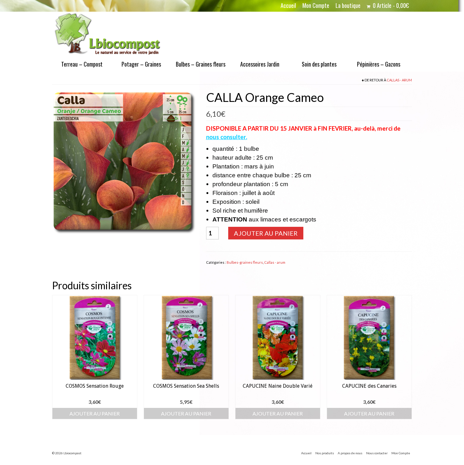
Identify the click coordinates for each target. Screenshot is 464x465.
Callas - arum (399, 80)
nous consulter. (226, 136)
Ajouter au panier (266, 233)
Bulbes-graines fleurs (245, 262)
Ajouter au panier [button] (94, 413)
